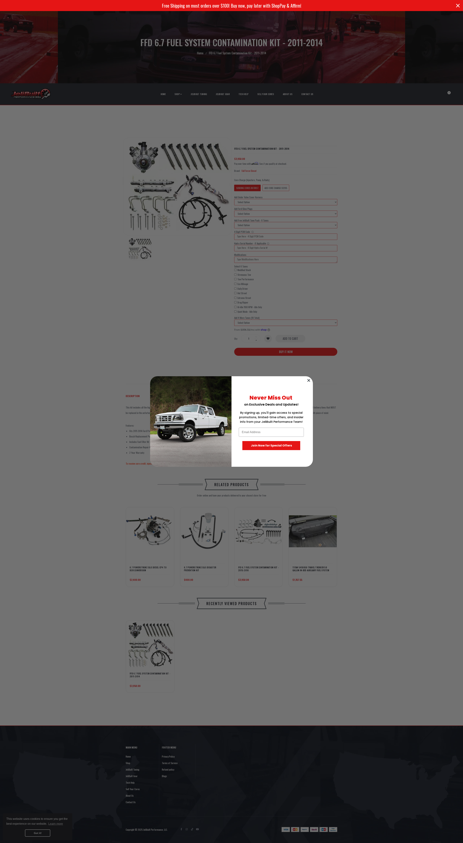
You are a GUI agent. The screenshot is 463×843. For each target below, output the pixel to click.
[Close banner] (457, 5)
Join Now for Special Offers (271, 445)
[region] (231, 5)
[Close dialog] (308, 380)
